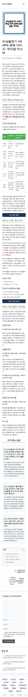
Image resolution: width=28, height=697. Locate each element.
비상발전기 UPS (21, 572)
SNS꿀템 (14, 688)
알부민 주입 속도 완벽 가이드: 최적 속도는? (12, 581)
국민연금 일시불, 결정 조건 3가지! (20, 581)
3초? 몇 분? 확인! (14, 215)
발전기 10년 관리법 (14, 301)
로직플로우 (21, 679)
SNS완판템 (6, 688)
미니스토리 (7, 4)
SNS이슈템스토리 (22, 685)
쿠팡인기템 (18, 691)
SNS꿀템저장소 (23, 688)
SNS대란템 (4, 685)
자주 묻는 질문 (10, 562)
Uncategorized (21, 570)
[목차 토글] (22, 550)
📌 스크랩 (19, 695)
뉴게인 (21, 682)
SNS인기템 (12, 685)
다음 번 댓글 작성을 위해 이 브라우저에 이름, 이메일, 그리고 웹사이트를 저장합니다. (14, 634)
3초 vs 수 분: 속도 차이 (12, 556)
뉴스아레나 (6, 682)
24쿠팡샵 (11, 691)
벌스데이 (14, 682)
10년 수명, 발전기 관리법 (12, 559)
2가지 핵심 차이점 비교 (12, 554)
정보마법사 (4, 679)
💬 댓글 (12, 695)
